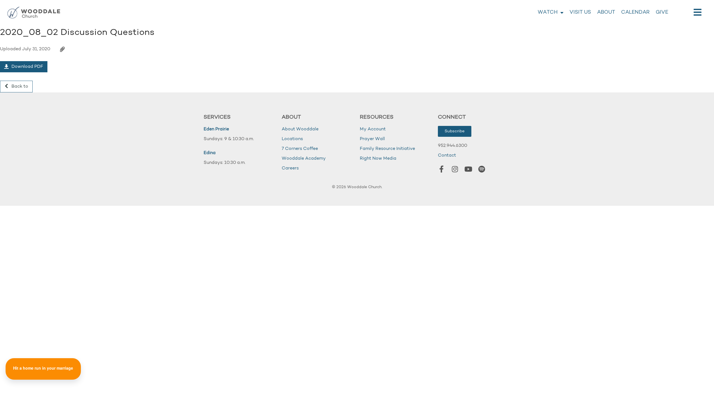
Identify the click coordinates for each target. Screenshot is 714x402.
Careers (290, 168)
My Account (373, 129)
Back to (19, 86)
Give (662, 12)
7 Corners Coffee (300, 149)
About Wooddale (300, 129)
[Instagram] (454, 168)
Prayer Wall (372, 139)
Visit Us (580, 12)
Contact (447, 155)
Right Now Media (378, 158)
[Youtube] (468, 168)
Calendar (635, 12)
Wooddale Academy (304, 158)
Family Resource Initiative (387, 149)
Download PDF (26, 66)
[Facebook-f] (441, 168)
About (606, 12)
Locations (292, 139)
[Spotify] (481, 168)
